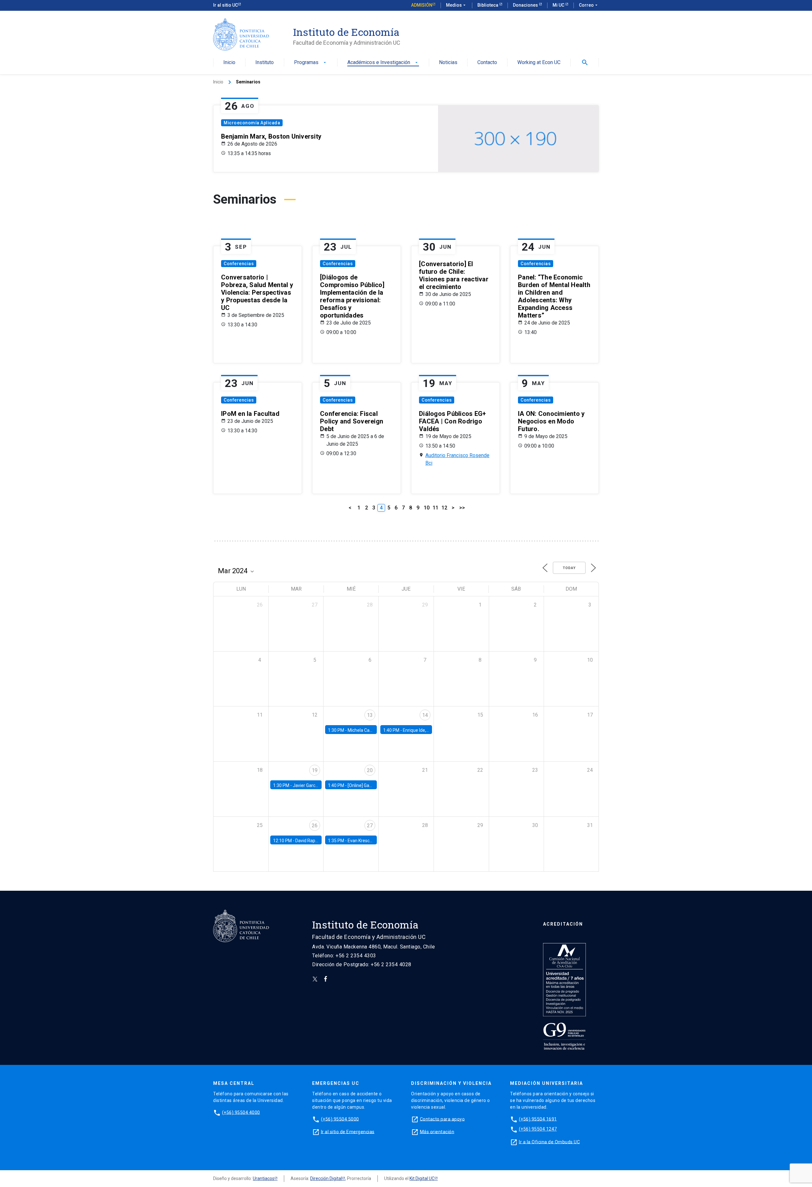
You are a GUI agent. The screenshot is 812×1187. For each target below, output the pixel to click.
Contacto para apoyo (442, 1118)
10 (426, 508)
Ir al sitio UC (225, 5)
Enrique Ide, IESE (419, 730)
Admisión (421, 5)
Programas (310, 62)
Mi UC (559, 5)
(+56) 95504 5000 (340, 1118)
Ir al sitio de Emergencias (348, 1131)
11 (435, 508)
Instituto (264, 62)
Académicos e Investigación (383, 62)
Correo (589, 5)
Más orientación (437, 1131)
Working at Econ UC (538, 62)
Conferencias (239, 263)
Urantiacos (263, 1178)
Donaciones (526, 5)
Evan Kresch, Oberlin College (376, 840)
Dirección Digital (326, 1178)
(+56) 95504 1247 (538, 1129)
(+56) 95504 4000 (241, 1112)
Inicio (229, 62)
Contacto (487, 62)
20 (370, 770)
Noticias (448, 62)
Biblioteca (488, 5)
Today (569, 568)
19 (315, 770)
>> (462, 508)
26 (315, 826)
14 (425, 715)
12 (444, 508)
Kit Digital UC (422, 1178)
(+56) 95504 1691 (538, 1118)
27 (370, 826)
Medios (456, 5)
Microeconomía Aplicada (252, 122)
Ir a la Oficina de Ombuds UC (549, 1141)
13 (370, 715)
